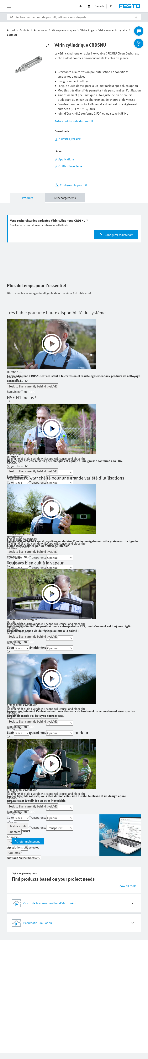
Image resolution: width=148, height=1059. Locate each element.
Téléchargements (65, 197)
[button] (81, 6)
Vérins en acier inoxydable (112, 30)
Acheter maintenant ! (28, 841)
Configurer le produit (73, 185)
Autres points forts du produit (74, 121)
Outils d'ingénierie (70, 166)
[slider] (51, 376)
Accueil (11, 30)
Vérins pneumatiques (64, 30)
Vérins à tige (87, 30)
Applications (66, 159)
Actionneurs (40, 30)
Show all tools (127, 886)
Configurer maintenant (119, 234)
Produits (24, 30)
